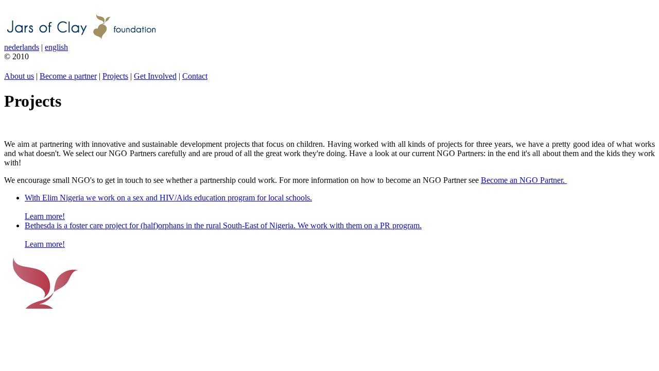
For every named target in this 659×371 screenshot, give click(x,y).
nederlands (21, 47)
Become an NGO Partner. (524, 180)
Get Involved (155, 76)
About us (19, 76)
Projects (115, 76)
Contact (194, 76)
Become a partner (68, 76)
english (56, 47)
